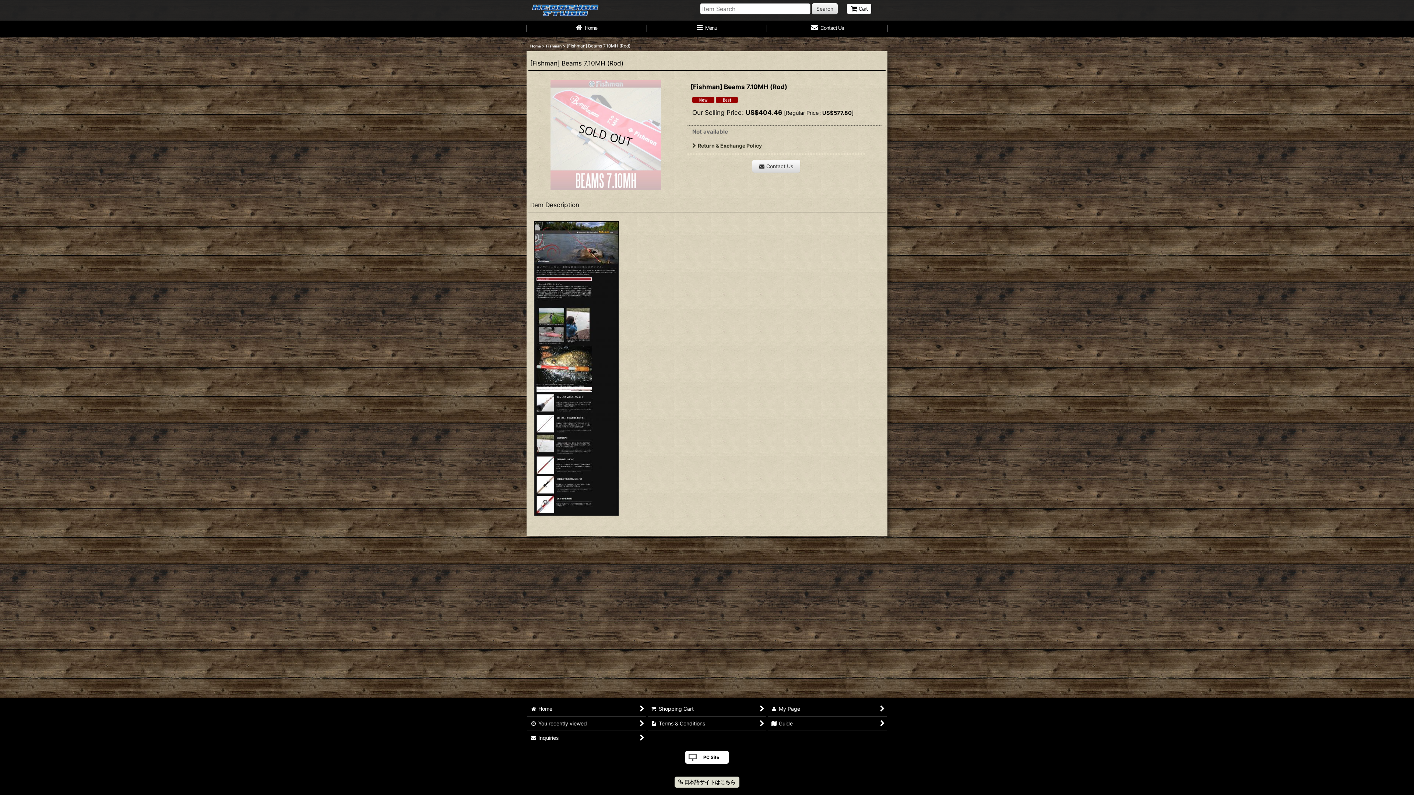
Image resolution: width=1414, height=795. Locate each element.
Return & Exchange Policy (730, 145)
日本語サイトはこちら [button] (709, 782)
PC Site (711, 757)
